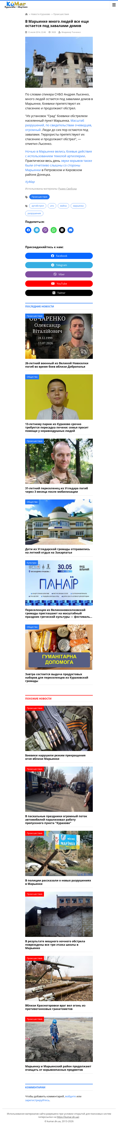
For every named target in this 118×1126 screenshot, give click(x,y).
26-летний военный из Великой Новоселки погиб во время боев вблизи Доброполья (56, 364)
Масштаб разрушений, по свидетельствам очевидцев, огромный (58, 125)
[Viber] (45, 230)
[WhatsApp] (54, 230)
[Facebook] (28, 230)
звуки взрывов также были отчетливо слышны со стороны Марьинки (58, 165)
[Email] (70, 230)
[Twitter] (62, 230)
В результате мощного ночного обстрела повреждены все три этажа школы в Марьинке (55, 944)
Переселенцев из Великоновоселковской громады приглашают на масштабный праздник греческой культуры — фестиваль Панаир (57, 613)
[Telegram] (37, 230)
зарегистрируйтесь (37, 1100)
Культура (31, 562)
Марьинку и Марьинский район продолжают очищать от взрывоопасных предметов (58, 1068)
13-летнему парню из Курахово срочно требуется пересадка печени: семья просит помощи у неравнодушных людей (56, 427)
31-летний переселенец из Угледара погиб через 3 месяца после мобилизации (56, 489)
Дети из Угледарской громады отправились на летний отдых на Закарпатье (57, 550)
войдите (70, 1096)
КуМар (30, 182)
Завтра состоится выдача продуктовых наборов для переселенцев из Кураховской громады (56, 677)
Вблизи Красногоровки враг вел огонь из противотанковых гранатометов (55, 1007)
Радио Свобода (67, 188)
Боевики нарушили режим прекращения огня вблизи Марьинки (55, 757)
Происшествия (39, 196)
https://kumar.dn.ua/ (68, 1116)
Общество (32, 376)
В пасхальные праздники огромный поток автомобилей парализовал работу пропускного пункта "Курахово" (56, 819)
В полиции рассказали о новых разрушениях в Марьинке (58, 882)
